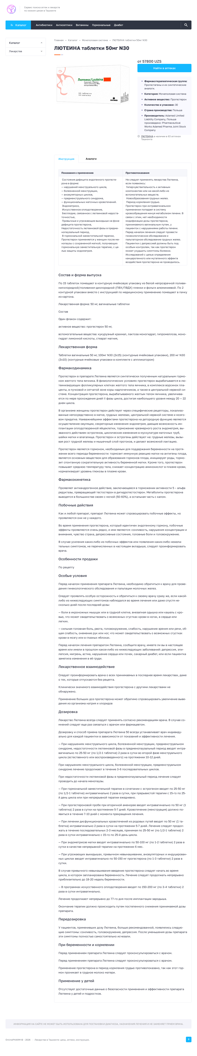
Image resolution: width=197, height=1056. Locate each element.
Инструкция (66, 158)
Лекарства (15, 51)
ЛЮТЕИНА (147, 136)
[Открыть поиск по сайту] (185, 25)
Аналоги (91, 158)
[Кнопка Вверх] (188, 1039)
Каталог (20, 25)
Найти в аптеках (164, 68)
